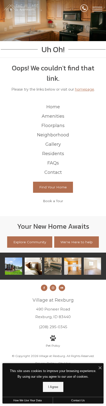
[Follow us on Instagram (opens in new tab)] (53, 288)
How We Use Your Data (27, 400)
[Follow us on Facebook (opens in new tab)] (44, 288)
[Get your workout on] (53, 266)
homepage (84, 89)
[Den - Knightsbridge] (92, 266)
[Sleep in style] (33, 266)
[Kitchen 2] (72, 266)
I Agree (53, 387)
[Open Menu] (97, 9)
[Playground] (13, 266)
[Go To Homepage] (21, 9)
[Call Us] (84, 9)
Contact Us (78, 400)
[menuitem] (53, 107)
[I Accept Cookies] (100, 368)
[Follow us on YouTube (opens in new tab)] (62, 288)
